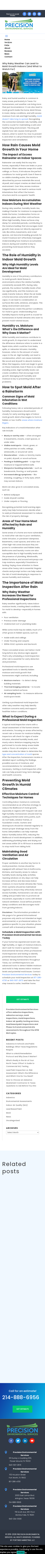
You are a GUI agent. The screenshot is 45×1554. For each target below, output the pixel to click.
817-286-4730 (14, 1481)
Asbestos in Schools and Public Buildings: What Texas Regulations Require (21, 1047)
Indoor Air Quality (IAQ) (17, 1105)
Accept (21, 1552)
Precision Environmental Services (17, 974)
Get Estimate (22, 999)
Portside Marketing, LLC (24, 1540)
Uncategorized (13, 1120)
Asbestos (10, 1097)
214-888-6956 (20, 1397)
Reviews (8, 51)
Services (8, 42)
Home (7, 39)
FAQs (6, 45)
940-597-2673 (16, 980)
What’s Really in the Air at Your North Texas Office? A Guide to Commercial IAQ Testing (20, 1063)
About (7, 48)
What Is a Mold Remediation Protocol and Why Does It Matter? (20, 1274)
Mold (8, 1113)
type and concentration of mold (17, 754)
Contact (8, 56)
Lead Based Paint (14, 1109)
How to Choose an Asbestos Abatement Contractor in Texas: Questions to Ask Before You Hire (21, 1083)
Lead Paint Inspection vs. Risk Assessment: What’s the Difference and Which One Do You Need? (22, 1073)
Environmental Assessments (19, 1101)
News (6, 54)
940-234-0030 (15, 1519)
